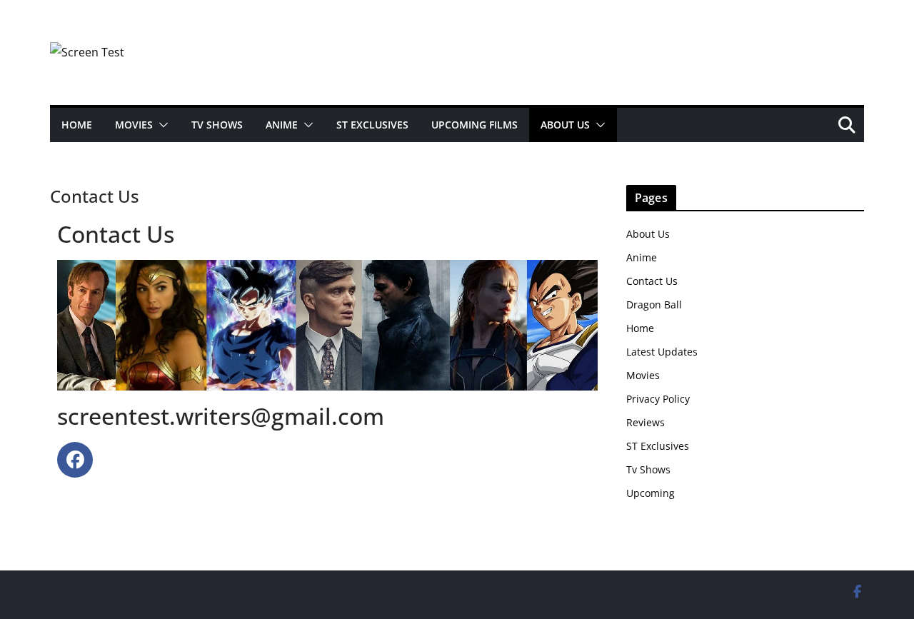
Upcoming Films (474, 124)
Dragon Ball (654, 304)
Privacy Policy (658, 399)
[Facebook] (75, 460)
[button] (161, 125)
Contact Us (652, 281)
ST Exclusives (372, 124)
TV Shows (217, 124)
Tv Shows (648, 469)
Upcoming (650, 493)
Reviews (645, 422)
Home (76, 124)
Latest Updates (662, 351)
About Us (565, 124)
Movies (134, 124)
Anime (282, 124)
